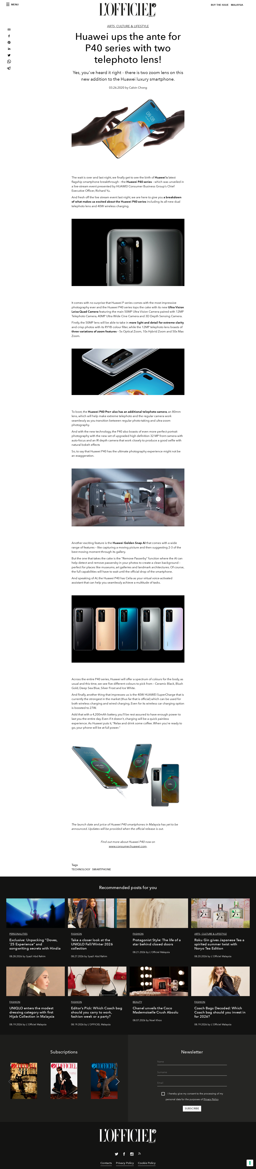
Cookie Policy (147, 1163)
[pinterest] (9, 43)
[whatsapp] (9, 62)
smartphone (101, 869)
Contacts (106, 1163)
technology (81, 869)
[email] (9, 30)
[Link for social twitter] (116, 1154)
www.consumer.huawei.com (128, 846)
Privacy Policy (211, 1099)
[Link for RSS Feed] (139, 1154)
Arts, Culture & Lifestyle (128, 26)
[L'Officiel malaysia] (128, 10)
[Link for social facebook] (124, 1154)
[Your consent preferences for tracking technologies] (250, 1163)
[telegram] (9, 68)
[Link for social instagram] (132, 1154)
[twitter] (9, 55)
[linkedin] (9, 49)
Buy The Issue (220, 4)
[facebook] (9, 36)
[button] (117, 1081)
